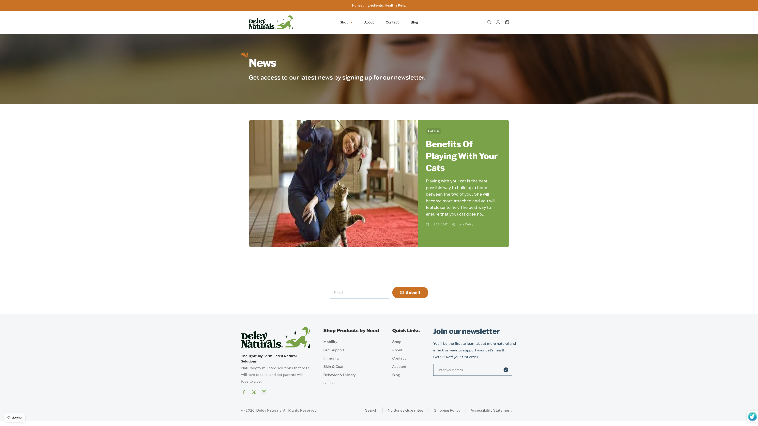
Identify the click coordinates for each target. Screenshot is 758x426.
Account (399, 366)
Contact (392, 22)
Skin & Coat (333, 366)
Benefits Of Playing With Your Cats (461, 156)
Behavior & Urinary (339, 375)
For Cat (329, 383)
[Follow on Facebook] (244, 392)
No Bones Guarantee (405, 410)
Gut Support (333, 350)
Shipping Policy (447, 410)
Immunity (331, 358)
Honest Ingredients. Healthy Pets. (379, 5)
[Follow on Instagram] (264, 392)
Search (371, 410)
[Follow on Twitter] (254, 392)
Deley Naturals (268, 410)
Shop (344, 22)
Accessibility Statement (491, 410)
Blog (414, 22)
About (369, 22)
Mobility (330, 341)
